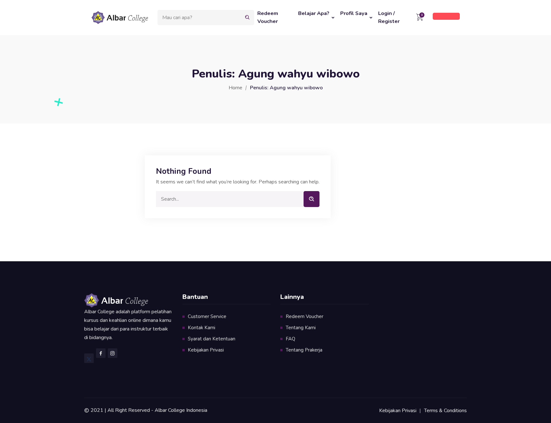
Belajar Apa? (313, 13)
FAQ (290, 339)
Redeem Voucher (267, 17)
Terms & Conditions (445, 410)
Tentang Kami (301, 327)
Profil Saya (353, 13)
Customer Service (207, 316)
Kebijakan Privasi (206, 350)
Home (235, 87)
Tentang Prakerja (304, 350)
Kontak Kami (201, 327)
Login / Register (389, 17)
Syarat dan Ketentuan (211, 339)
